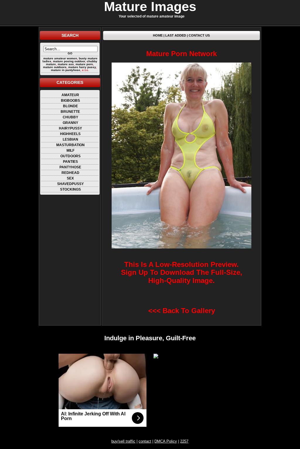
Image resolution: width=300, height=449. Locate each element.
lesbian (70, 139)
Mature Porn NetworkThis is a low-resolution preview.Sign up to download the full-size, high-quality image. (181, 167)
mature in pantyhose (65, 70)
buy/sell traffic (123, 441)
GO (70, 53)
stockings (70, 189)
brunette (70, 112)
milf (70, 150)
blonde (70, 106)
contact (145, 441)
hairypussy (70, 128)
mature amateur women (60, 58)
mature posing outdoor (69, 61)
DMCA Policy (165, 441)
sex (70, 178)
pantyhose (70, 167)
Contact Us (199, 35)
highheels (70, 134)
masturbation (70, 145)
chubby (70, 117)
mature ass (66, 64)
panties (70, 162)
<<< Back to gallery (181, 311)
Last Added (175, 35)
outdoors (70, 156)
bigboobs (70, 101)
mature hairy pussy (82, 67)
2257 (184, 441)
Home (158, 35)
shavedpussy (70, 184)
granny (70, 123)
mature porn (84, 64)
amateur (70, 95)
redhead (70, 173)
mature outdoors (55, 67)
